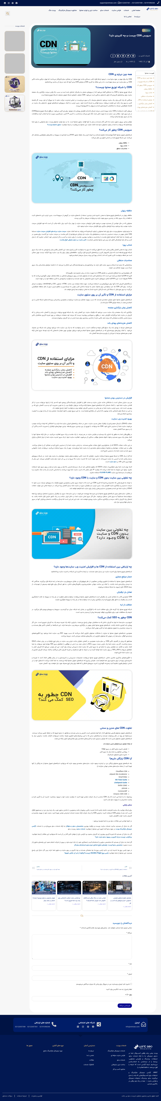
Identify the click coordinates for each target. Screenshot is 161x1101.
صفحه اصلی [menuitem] (136, 10)
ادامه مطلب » (127, 907)
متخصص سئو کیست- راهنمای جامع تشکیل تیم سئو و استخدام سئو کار (98, 845)
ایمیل (129, 974)
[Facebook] (16, 3)
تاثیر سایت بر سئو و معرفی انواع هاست (73, 240)
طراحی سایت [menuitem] (116, 10)
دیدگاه (129, 933)
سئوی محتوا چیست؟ (54, 125)
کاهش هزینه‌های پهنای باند (144, 107)
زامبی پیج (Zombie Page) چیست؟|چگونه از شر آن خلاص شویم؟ (86, 853)
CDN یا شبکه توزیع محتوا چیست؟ (144, 82)
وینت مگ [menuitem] (52, 10)
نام (130, 964)
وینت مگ (146, 30)
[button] (7, 13)
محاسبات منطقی (146, 96)
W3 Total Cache (121, 780)
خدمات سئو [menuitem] (104, 10)
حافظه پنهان (148, 89)
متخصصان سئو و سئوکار (74, 826)
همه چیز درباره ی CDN (144, 78)
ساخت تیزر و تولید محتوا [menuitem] (88, 10)
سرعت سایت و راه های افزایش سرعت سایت (51, 231)
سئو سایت (113, 462)
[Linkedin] (5, 3)
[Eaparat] (12, 3)
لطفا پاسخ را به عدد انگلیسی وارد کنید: (119, 989)
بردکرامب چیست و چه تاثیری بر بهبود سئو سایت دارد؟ (113, 837)
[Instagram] (9, 3)
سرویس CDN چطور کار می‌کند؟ (144, 85)
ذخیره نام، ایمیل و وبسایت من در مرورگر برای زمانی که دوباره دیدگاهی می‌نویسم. (103, 984)
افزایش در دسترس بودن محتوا (144, 111)
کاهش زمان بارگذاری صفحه (144, 103)
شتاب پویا (148, 93)
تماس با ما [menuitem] (128, 16)
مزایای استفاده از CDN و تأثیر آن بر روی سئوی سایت (144, 100)
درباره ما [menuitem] (137, 16)
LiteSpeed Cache (120, 783)
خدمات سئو (81, 829)
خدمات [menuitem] (126, 10)
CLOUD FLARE (105, 472)
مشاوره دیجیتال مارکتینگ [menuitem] (67, 10)
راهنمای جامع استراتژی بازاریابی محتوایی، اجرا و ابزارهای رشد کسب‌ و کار (121, 900)
